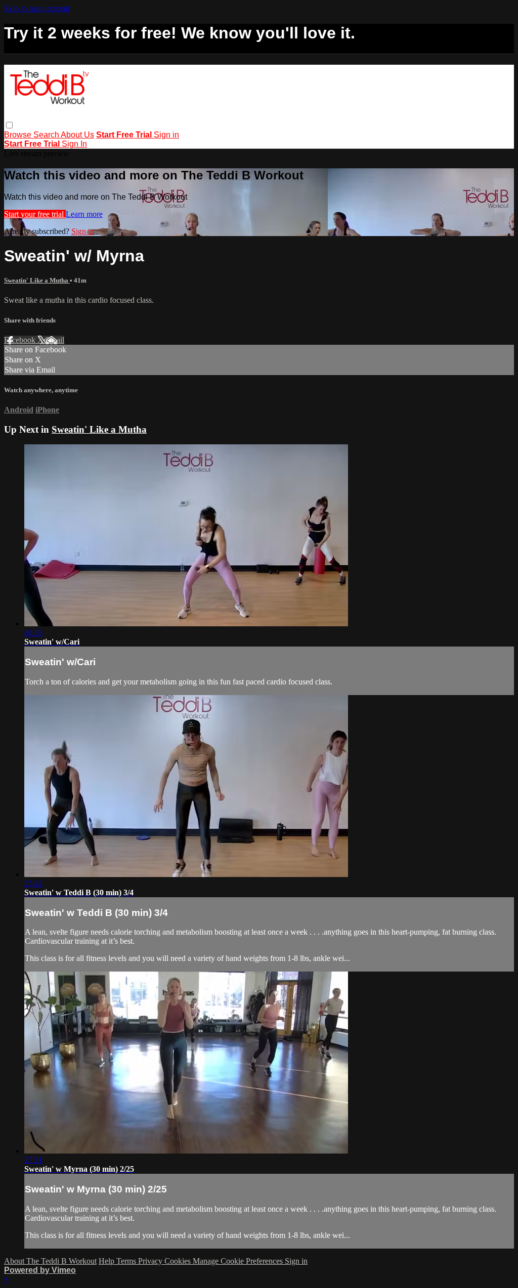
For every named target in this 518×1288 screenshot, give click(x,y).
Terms (127, 1261)
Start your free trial (35, 214)
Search (47, 134)
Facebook (20, 340)
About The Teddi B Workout (50, 1261)
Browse (18, 134)
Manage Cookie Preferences (239, 1261)
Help (107, 1261)
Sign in (166, 134)
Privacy (151, 1261)
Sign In (74, 144)
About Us (77, 134)
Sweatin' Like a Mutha (37, 280)
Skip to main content (37, 8)
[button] (9, 125)
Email (55, 340)
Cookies (178, 1261)
